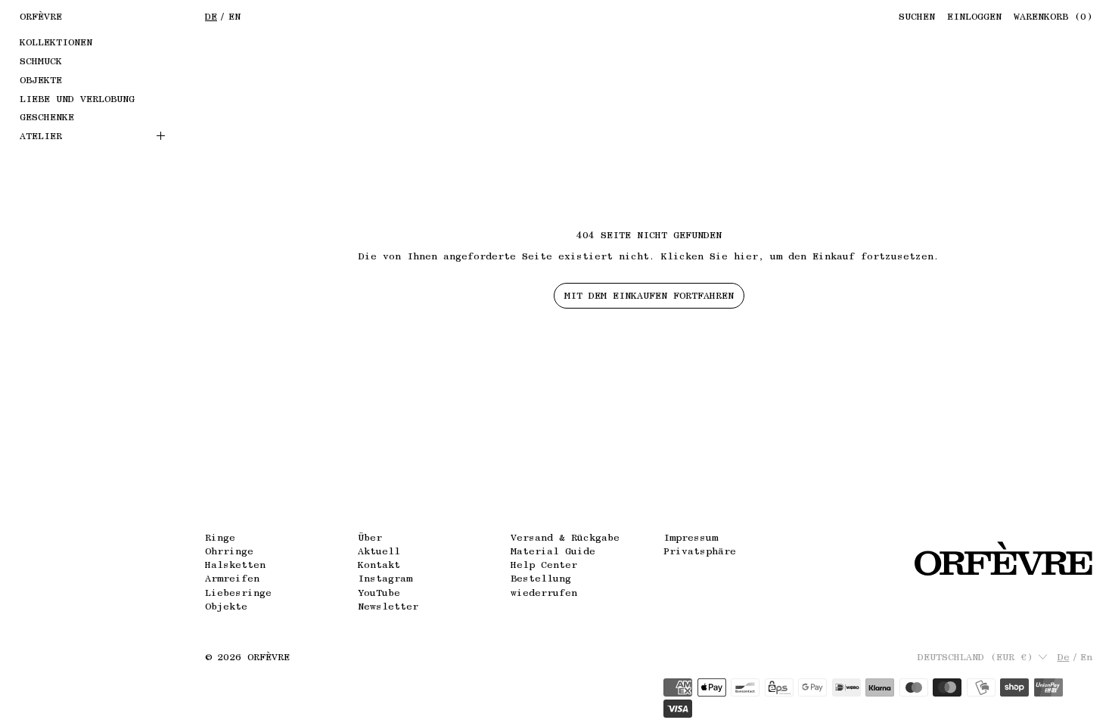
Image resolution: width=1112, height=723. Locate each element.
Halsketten (235, 564)
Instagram (385, 578)
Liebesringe (238, 592)
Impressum (690, 537)
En (234, 16)
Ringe (220, 537)
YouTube (379, 592)
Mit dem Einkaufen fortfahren (649, 295)
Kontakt (379, 564)
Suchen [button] (917, 16)
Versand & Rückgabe (565, 537)
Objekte (226, 606)
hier (746, 256)
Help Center (544, 564)
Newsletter (388, 606)
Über (370, 537)
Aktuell (379, 551)
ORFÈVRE (268, 656)
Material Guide (553, 551)
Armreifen (232, 578)
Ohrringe (229, 551)
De (211, 16)
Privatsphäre (699, 551)
